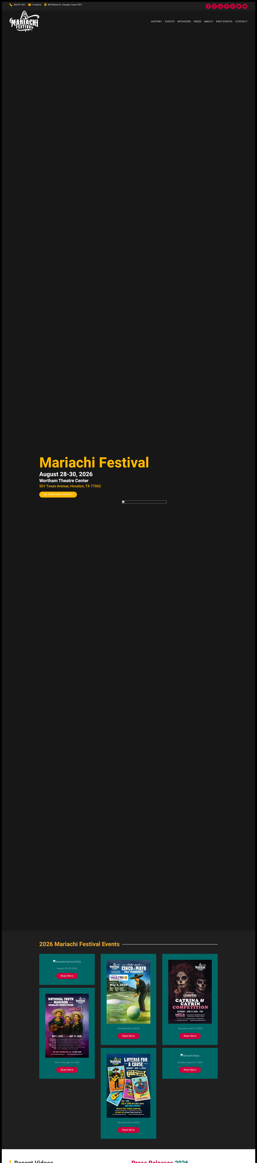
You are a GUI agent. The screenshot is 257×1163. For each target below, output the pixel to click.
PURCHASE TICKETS (60, 494)
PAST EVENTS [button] (224, 21)
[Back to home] (24, 21)
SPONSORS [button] (184, 21)
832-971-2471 (19, 4)
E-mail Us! (36, 4)
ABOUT (208, 21)
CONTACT (241, 21)
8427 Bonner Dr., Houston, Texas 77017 (65, 4)
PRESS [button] (197, 21)
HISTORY (156, 21)
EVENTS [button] (169, 21)
